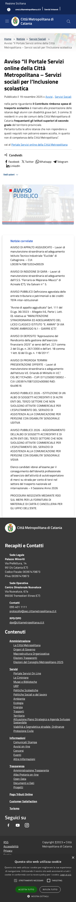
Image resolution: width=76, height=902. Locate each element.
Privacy (8, 850)
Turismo (14, 808)
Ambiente (19, 698)
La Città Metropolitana (26, 645)
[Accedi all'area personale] (8, 10)
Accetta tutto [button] (26, 889)
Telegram (62, 162)
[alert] (38, 878)
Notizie (20, 39)
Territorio (19, 715)
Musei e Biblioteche (25, 681)
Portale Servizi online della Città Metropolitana (39, 144)
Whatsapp (45, 162)
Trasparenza (17, 766)
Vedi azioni (9, 174)
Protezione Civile (23, 730)
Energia (18, 707)
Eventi (17, 754)
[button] (31, 880)
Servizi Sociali (37, 39)
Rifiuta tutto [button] (50, 889)
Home (7, 39)
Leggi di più (65, 874)
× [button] (73, 857)
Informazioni (17, 738)
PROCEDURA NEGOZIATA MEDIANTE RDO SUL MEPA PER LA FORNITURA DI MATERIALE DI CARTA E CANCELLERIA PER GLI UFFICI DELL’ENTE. (36, 501)
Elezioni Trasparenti (25, 657)
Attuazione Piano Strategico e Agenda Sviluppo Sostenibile (41, 721)
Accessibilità (11, 846)
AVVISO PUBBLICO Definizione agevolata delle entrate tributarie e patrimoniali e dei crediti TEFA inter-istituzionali (38, 295)
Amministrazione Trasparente (31, 770)
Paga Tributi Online (21, 794)
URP (16, 686)
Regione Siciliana (15, 3)
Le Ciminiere (20, 677)
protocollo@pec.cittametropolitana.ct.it (33, 611)
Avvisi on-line (21, 746)
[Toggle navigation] (7, 21)
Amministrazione (20, 641)
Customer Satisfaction (23, 801)
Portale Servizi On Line (27, 673)
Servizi (14, 669)
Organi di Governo (24, 649)
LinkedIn (15, 166)
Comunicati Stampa (25, 742)
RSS (6, 842)
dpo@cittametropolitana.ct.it (27, 622)
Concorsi (18, 750)
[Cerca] (68, 21)
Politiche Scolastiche (25, 690)
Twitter (29, 162)
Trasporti (18, 711)
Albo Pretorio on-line (26, 774)
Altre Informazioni (24, 759)
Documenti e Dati (23, 783)
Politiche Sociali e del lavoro (30, 694)
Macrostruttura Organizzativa (31, 653)
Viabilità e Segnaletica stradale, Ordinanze (38, 726)
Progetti (18, 787)
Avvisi (49, 97)
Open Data (19, 778)
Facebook (13, 162)
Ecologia (18, 702)
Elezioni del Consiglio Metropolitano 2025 (38, 662)
